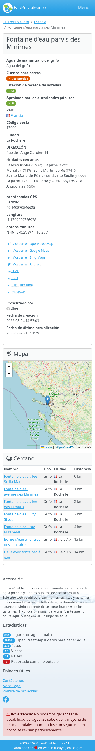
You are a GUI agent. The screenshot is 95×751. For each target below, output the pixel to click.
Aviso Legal (12, 685)
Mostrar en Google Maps (30, 250)
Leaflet (48, 447)
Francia (40, 21)
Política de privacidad (20, 691)
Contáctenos (13, 680)
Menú (83, 7)
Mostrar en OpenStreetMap (32, 243)
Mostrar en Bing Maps (28, 257)
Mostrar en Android (26, 264)
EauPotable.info (29, 7)
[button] (47, 400)
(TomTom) (22, 285)
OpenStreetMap (66, 447)
